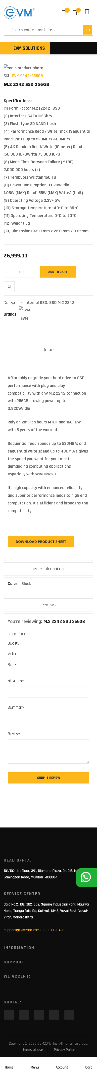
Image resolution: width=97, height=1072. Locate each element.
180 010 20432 (53, 930)
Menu (35, 1067)
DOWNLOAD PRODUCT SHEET (41, 541)
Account (62, 1067)
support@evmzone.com (22, 930)
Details (48, 349)
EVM (24, 318)
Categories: (14, 302)
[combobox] (45, 29)
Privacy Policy (64, 1050)
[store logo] (19, 12)
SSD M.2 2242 (61, 302)
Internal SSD (36, 302)
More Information (48, 569)
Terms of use (32, 1050)
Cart (88, 1067)
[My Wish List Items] (65, 13)
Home (9, 1067)
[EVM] (24, 310)
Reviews (49, 605)
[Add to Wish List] (9, 286)
